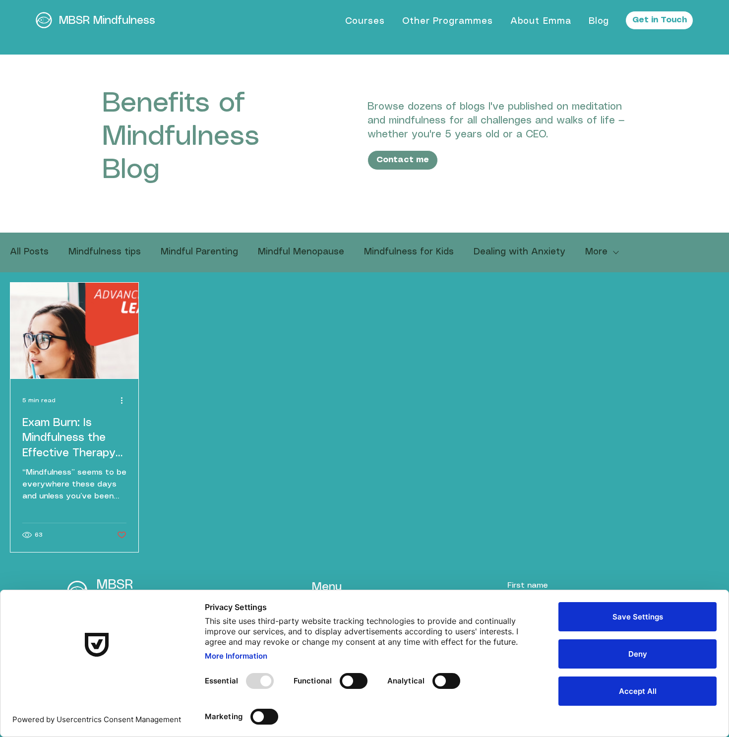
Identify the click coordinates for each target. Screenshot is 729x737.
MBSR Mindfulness (107, 20)
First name (527, 585)
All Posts (29, 251)
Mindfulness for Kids (409, 251)
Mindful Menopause (301, 251)
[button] (364, 21)
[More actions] (125, 401)
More (596, 251)
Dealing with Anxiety (519, 251)
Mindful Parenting (199, 251)
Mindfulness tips (104, 251)
